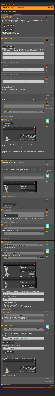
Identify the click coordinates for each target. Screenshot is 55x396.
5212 (47, 70)
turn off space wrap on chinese (9, 12)
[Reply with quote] (43, 16)
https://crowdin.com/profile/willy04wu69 (9, 196)
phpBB (25, 389)
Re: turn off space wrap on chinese (6, 38)
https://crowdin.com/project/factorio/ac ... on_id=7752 (9, 236)
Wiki (10, 1)
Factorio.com (3, 1)
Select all (6, 56)
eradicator (47, 67)
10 (47, 163)
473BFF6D (47, 16)
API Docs (17, 1)
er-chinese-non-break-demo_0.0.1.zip (7, 86)
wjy (2, 120)
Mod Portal (14, 1)
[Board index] (8, 4)
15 (47, 126)
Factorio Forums (8, 8)
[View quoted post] (9, 42)
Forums (7, 1)
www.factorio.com (4, 8)
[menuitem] (22, 7)
